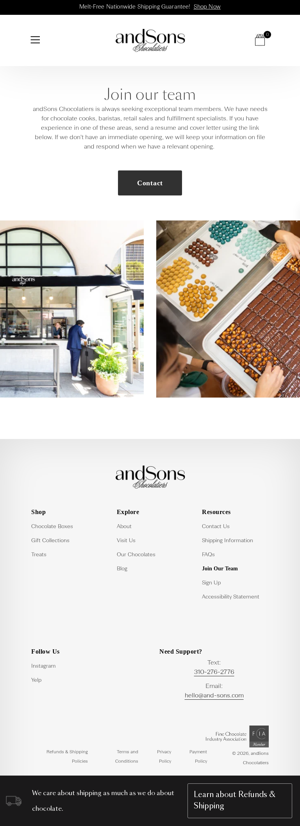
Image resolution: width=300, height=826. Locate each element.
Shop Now (207, 7)
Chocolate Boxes (52, 526)
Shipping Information (227, 540)
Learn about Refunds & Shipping (234, 800)
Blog (122, 569)
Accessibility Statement (230, 597)
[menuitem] (64, 526)
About (124, 526)
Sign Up (211, 583)
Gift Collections (50, 540)
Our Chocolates (136, 554)
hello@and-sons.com (214, 696)
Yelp (36, 680)
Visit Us (126, 540)
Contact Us (216, 526)
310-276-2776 (214, 672)
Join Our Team (220, 569)
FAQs (208, 554)
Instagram (43, 666)
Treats (38, 554)
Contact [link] (150, 183)
